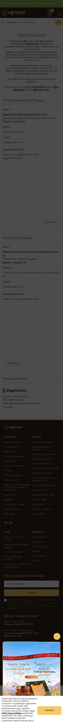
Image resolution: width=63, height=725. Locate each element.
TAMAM (49, 710)
